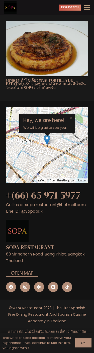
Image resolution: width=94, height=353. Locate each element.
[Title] (53, 287)
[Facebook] (11, 287)
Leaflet (40, 180)
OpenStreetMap (60, 180)
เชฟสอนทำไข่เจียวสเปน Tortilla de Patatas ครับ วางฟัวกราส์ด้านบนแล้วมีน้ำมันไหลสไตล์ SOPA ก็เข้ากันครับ (46, 83)
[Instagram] (25, 287)
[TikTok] (67, 287)
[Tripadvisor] (39, 287)
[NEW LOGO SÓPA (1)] (10, 7)
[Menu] (87, 7)
